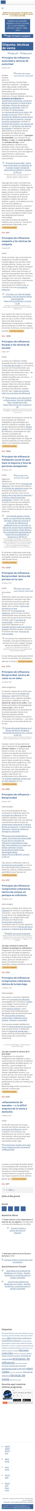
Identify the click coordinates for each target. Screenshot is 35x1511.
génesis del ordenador (26, 1343)
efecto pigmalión (6, 1343)
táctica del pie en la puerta (16, 825)
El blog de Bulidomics (20, 1506)
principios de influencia (11, 815)
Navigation (25, 36)
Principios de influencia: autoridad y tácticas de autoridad (16, 61)
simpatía (13, 1020)
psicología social (9, 1368)
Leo (29, 1348)
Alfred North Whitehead (8, 1333)
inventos (6, 1345)
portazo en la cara (9, 114)
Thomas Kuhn (19, 1372)
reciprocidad (17, 110)
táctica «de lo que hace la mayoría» (16, 495)
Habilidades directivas (7, 1449)
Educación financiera (7, 1486)
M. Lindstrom (9, 1350)
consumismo (7, 1340)
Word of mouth (17, 1379)
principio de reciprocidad (12, 865)
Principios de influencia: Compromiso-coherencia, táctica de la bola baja (16, 981)
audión (16, 1333)
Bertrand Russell (23, 1333)
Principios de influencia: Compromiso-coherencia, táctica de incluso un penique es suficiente (16, 890)
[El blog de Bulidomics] (17, 7)
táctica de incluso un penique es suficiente (15, 106)
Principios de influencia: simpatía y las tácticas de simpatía (16, 241)
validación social (20, 1018)
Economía (7, 1468)
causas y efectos (24, 1335)
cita (8, 1337)
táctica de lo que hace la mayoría (17, 118)
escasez (5, 1020)
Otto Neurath (23, 1353)
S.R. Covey (12, 1372)
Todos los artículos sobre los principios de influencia (16, 392)
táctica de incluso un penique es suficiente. (15, 830)
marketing (15, 1350)
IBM (3, 1345)
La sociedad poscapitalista (13, 1348)
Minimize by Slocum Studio (21, 1507)
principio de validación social (14, 117)
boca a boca (5, 1335)
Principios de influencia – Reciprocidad (16, 796)
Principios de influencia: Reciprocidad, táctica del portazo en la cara (16, 576)
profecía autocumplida (21, 1363)
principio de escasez (12, 365)
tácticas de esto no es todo (16, 112)
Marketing (7, 1460)
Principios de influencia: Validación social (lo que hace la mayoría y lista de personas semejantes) (16, 461)
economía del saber (26, 1341)
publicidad (21, 1369)
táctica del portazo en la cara (15, 607)
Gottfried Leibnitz (15, 1343)
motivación (16, 1353)
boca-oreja (30, 1333)
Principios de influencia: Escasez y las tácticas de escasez (16, 344)
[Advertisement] (17, 1309)
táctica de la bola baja (22, 929)
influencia (6, 910)
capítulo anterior (13, 1008)
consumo (17, 1340)
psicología (5, 1366)
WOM (11, 1379)
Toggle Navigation (3, 2)
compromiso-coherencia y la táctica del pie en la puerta (17, 102)
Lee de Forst (24, 1348)
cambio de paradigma (14, 1335)
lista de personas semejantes (16, 120)
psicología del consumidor (17, 1366)
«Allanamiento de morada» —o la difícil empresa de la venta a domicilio (14, 1107)
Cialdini (5, 917)
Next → (12, 1190)
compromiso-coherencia (12, 824)
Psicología (7, 1476)
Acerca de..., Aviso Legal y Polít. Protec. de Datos (18, 1502)
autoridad (22, 1020)
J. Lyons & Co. (12, 1345)
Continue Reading (9, 228)
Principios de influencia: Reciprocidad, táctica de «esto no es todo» (16, 675)
